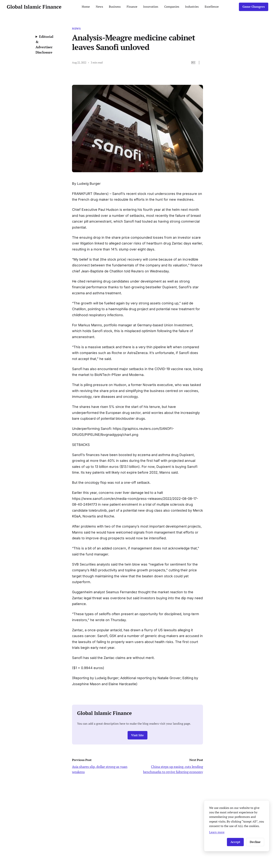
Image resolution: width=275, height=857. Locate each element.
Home (86, 7)
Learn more (216, 832)
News (99, 7)
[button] (199, 62)
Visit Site (137, 735)
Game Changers (253, 7)
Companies (171, 7)
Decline (255, 842)
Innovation (150, 7)
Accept (235, 842)
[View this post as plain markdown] (193, 62)
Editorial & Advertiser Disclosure (44, 44)
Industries (192, 7)
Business (115, 7)
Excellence (212, 7)
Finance (132, 7)
